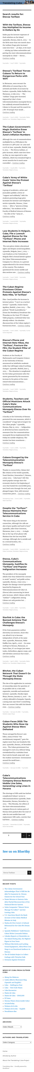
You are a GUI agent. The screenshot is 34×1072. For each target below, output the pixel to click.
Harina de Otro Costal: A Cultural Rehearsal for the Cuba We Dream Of (17, 925)
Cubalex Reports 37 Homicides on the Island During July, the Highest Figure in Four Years (18, 938)
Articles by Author (9, 1056)
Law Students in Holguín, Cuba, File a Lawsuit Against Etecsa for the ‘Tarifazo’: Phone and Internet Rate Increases (16, 236)
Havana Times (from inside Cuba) (17, 1001)
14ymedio (6, 63)
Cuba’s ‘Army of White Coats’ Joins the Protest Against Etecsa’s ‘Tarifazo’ (16, 181)
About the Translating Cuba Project (16, 1060)
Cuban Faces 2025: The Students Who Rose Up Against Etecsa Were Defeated (15, 725)
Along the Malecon (12, 977)
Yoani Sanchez (7, 500)
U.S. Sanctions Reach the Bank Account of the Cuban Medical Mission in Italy (16, 917)
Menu (28, 3)
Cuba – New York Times (13, 988)
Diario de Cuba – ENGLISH (14, 996)
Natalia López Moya (9, 714)
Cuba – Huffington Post (13, 985)
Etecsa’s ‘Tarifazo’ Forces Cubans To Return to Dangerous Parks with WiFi (16, 74)
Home (5, 1051)
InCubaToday (9, 1003)
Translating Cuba (12, 3)
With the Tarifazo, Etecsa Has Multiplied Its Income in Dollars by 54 (17, 27)
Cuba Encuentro (10, 990)
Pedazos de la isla (11, 1006)
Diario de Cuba (10, 993)
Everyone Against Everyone (15, 960)
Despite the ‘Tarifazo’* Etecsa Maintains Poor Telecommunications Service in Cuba (15, 512)
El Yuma (8, 998)
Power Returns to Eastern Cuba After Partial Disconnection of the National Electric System (17, 902)
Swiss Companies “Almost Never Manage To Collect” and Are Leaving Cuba (17, 909)
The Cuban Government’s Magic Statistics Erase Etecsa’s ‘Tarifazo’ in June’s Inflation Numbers (16, 130)
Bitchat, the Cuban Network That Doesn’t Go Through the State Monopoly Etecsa (17, 674)
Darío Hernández (8, 826)
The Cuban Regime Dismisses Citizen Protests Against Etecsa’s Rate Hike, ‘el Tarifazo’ (17, 291)
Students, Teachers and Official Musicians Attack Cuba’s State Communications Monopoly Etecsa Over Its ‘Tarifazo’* (17, 405)
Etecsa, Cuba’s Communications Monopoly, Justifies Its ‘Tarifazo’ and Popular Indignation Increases (15, 564)
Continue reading (9, 58)
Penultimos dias (11, 1011)
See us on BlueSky (16, 851)
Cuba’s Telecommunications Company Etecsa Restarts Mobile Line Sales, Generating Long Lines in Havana (17, 782)
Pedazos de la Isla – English (15, 1009)
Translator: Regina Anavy (18, 119)
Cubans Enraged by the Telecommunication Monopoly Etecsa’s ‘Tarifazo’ (15, 461)
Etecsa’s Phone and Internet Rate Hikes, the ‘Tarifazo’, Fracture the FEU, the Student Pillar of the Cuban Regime (17, 345)
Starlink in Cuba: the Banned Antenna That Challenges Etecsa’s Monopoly (15, 621)
